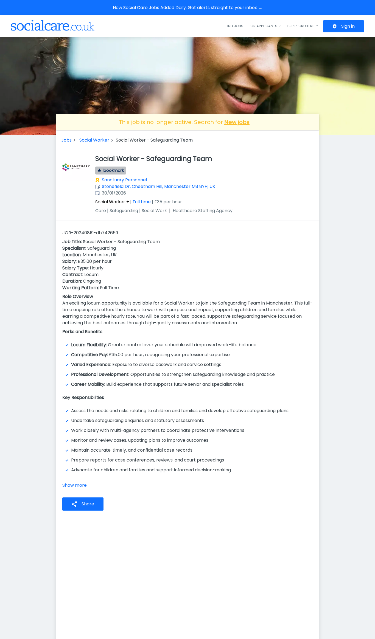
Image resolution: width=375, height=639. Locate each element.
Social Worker (94, 140)
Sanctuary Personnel (124, 180)
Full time (142, 202)
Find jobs (234, 26)
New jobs (237, 122)
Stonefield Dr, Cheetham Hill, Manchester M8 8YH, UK (158, 186)
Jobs (66, 140)
